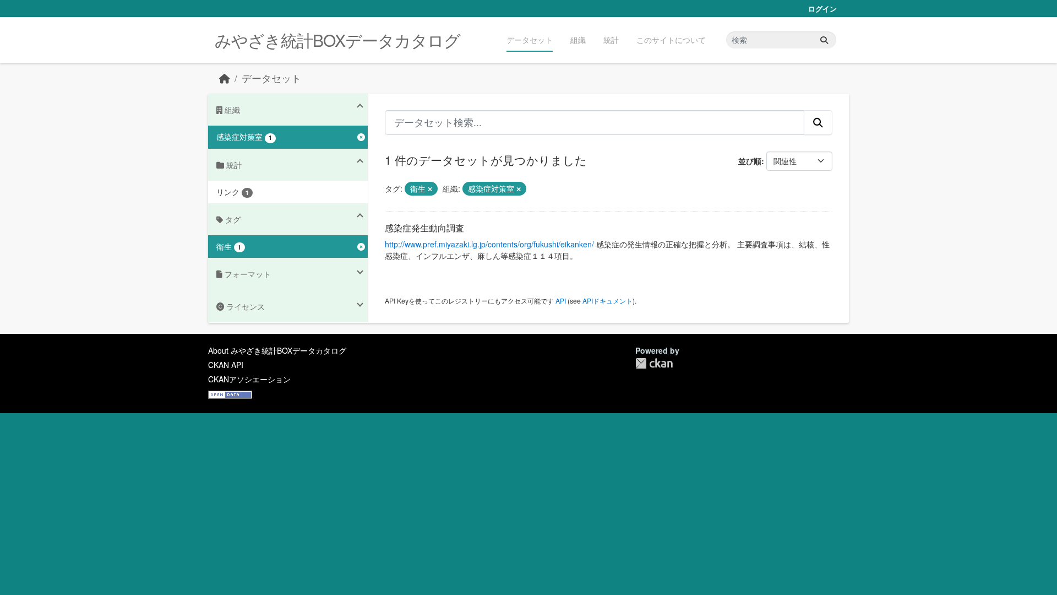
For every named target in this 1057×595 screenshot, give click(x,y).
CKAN (654, 363)
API (560, 300)
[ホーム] (224, 78)
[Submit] (824, 39)
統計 (611, 39)
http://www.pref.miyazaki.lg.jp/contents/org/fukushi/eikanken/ (489, 244)
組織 (578, 39)
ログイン (822, 8)
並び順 (749, 160)
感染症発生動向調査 (424, 227)
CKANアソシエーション (249, 379)
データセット (529, 39)
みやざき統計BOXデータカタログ (337, 40)
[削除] (430, 189)
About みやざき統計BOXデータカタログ (277, 350)
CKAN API (225, 364)
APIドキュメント (607, 300)
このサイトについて (671, 39)
